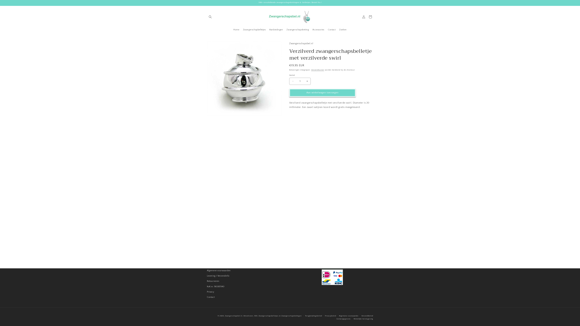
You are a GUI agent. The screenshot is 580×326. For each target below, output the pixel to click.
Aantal (292, 75)
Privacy (210, 292)
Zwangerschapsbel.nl (233, 316)
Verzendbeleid (367, 316)
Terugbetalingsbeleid (313, 316)
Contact (211, 297)
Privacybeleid (330, 316)
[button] (210, 17)
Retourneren (213, 281)
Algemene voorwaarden (219, 270)
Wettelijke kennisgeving (363, 319)
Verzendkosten (317, 70)
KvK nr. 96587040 (215, 286)
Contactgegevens (344, 319)
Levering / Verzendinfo (218, 276)
